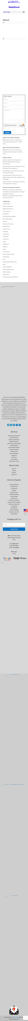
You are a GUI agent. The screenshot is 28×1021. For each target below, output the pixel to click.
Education (6, 214)
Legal (4, 241)
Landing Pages (14, 496)
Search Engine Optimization (14, 443)
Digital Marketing (8, 208)
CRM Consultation (14, 437)
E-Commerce (7, 211)
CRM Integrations (8, 206)
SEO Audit (14, 457)
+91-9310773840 (14, 545)
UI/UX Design (14, 459)
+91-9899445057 (14, 543)
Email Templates (7, 219)
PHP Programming (8, 254)
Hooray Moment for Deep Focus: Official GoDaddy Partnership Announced (12, 161)
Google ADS (14, 455)
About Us (14, 468)
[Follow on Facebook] (17, 425)
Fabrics (5, 221)
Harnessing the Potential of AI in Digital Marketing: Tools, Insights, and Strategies (14, 177)
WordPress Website (14, 494)
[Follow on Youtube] (8, 425)
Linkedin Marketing (14, 509)
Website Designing (14, 441)
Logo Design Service (14, 461)
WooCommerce (14, 492)
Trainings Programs (14, 449)
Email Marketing (14, 445)
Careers (14, 470)
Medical (5, 246)
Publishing (6, 257)
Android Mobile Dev (14, 484)
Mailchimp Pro (14, 451)
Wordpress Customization (10, 277)
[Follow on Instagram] (14, 425)
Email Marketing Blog (9, 216)
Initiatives (5, 236)
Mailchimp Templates (14, 500)
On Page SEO (14, 506)
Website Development (14, 439)
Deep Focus (15, 1017)
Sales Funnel (14, 498)
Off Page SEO (14, 508)
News (4, 249)
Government (6, 229)
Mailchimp (6, 244)
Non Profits (6, 251)
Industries (6, 234)
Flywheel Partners (8, 224)
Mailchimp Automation (14, 504)
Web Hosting (6, 272)
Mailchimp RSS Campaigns (14, 502)
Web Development (8, 269)
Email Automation (14, 453)
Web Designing (7, 267)
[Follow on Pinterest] (20, 425)
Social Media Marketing (9, 262)
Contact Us (14, 474)
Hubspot (5, 231)
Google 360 (6, 226)
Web (4, 264)
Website (14, 490)
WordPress (6, 274)
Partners (14, 472)
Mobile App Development (14, 435)
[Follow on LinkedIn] (11, 425)
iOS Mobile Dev (14, 486)
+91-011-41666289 (14, 547)
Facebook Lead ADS (14, 512)
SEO (4, 259)
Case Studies (6, 203)
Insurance (6, 239)
